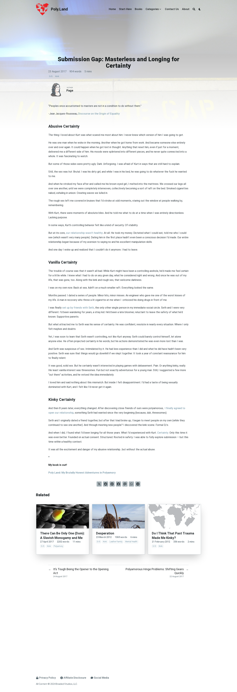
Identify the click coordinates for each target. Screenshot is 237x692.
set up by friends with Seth (78, 307)
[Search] (194, 9)
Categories (152, 9)
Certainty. (163, 432)
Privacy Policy (47, 677)
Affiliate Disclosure (75, 677)
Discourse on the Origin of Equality (99, 113)
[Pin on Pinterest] (112, 484)
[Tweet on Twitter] (99, 484)
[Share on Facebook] (118, 484)
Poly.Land (59, 9)
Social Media (101, 677)
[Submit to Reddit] (105, 484)
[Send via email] (125, 484)
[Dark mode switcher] (199, 9)
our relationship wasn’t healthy (84, 232)
